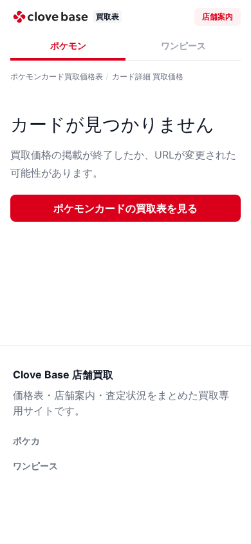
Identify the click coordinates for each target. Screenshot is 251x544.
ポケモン (68, 45)
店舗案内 (217, 16)
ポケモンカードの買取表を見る (125, 208)
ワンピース (183, 45)
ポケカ (26, 440)
